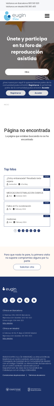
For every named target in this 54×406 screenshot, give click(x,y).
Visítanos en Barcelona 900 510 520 (22, 3)
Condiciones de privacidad (14, 375)
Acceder (38, 93)
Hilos (27, 72)
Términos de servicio (37, 375)
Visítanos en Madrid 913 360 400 (21, 6)
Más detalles (8, 323)
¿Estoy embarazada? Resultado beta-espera (24, 180)
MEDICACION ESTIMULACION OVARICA (25, 193)
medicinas (11, 219)
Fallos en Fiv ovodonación (19, 206)
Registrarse (15, 93)
